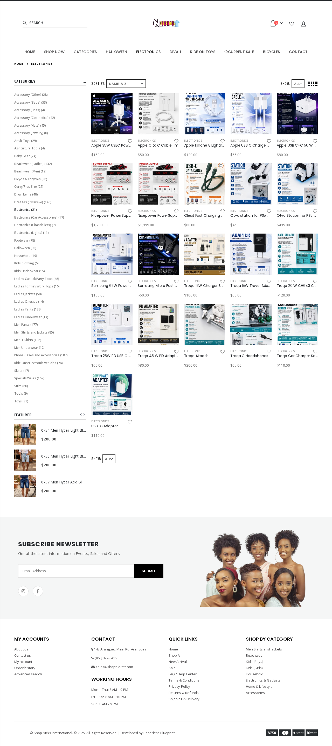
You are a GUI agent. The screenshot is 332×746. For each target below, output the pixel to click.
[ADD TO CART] (124, 101)
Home (19, 64)
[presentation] (81, 414)
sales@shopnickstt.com (114, 666)
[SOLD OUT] (216, 312)
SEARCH (35, 22)
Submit (149, 571)
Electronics (100, 140)
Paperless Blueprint (159, 732)
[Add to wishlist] (130, 141)
